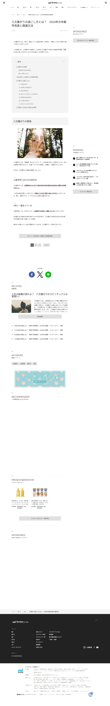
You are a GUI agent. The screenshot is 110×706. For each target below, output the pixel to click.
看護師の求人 (57, 686)
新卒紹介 (59, 685)
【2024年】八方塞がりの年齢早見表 (27, 77)
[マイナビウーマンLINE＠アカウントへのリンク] (89, 647)
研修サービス (36, 691)
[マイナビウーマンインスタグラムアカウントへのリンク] (84, 647)
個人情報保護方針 (68, 694)
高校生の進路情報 (37, 675)
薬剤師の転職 (51, 686)
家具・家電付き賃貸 (38, 682)
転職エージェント (66, 685)
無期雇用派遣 (88, 686)
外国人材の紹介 (52, 688)
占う (51, 7)
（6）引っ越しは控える (23, 100)
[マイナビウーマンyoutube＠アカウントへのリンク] (97, 647)
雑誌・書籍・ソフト (47, 679)
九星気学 (15, 364)
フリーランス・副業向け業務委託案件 (77, 670)
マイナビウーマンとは (54, 632)
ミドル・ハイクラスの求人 (82, 669)
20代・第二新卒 (53, 685)
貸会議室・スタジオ (66, 691)
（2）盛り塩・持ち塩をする (25, 87)
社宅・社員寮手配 (74, 691)
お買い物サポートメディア (85, 680)
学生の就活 (36, 669)
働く (18, 7)
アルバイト (36, 670)
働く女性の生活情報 (38, 679)
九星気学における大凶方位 (24, 70)
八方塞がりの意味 (21, 67)
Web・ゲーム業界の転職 (44, 685)
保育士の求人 (81, 686)
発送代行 (53, 691)
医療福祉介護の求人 (38, 672)
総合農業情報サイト (72, 679)
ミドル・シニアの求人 (48, 670)
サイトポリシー (39, 642)
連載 (57, 7)
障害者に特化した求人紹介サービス (61, 670)
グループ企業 (61, 694)
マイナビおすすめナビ (17, 656)
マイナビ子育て (80, 679)
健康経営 (58, 691)
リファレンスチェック (84, 691)
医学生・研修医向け (59, 669)
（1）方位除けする (22, 84)
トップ (12, 7)
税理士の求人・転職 (38, 686)
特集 (62, 7)
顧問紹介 (45, 686)
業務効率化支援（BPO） (45, 691)
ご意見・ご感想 (52, 639)
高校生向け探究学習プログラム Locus (50, 675)
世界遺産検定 (63, 679)
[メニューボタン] (4, 2)
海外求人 (74, 669)
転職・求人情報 (67, 669)
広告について (39, 632)
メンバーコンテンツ (72, 7)
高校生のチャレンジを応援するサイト (61, 677)
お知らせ (38, 639)
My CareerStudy (57, 680)
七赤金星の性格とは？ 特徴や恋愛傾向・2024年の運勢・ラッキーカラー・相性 (38, 334)
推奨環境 (38, 644)
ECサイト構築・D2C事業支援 (40, 680)
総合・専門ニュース (48, 677)
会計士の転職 (83, 685)
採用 (57, 694)
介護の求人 (36, 688)
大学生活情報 (85, 677)
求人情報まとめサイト (38, 677)
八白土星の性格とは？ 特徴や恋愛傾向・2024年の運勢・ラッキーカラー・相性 (38, 330)
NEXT (46, 245)
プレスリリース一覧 (40, 637)
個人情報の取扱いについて (55, 637)
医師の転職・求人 (73, 686)
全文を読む (40, 316)
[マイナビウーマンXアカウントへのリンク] (94, 647)
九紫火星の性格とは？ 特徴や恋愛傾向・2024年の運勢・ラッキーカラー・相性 (38, 326)
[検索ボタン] (105, 2)
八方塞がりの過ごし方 (23, 81)
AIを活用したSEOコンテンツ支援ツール (51, 682)
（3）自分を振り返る (23, 90)
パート (41, 670)
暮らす (44, 7)
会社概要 (41, 694)
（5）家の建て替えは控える (25, 97)
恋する (37, 7)
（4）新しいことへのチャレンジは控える (28, 94)
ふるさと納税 (49, 680)
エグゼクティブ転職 (75, 685)
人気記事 (22, 364)
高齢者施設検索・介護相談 (66, 682)
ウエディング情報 (56, 679)
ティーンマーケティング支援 (75, 677)
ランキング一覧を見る (86, 191)
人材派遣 (35, 685)
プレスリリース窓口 (40, 634)
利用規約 (51, 634)
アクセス (45, 694)
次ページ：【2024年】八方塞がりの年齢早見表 (40, 236)
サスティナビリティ (51, 694)
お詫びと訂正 (39, 647)
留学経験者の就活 (43, 669)
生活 (24, 14)
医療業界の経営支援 (44, 688)
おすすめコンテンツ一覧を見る (85, 40)
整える (24, 7)
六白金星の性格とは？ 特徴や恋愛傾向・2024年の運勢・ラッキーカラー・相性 (38, 339)
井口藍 (13, 30)
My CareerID (65, 680)
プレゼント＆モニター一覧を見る (40, 518)
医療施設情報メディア (74, 680)
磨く (31, 7)
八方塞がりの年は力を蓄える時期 (26, 107)
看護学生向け (51, 669)
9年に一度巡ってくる (23, 73)
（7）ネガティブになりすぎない (26, 103)
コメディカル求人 (65, 686)
